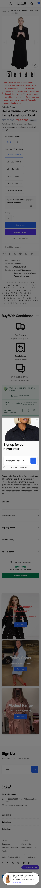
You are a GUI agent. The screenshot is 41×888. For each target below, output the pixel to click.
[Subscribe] (33, 461)
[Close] (37, 420)
